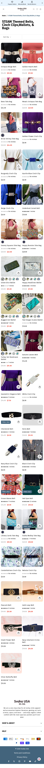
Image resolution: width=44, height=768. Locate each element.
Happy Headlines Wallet (32, 283)
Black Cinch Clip (28, 464)
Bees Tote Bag (6, 102)
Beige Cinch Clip (7, 208)
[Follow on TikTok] (35, 761)
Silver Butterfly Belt (9, 677)
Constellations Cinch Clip (11, 570)
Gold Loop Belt (28, 605)
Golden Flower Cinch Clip (32, 136)
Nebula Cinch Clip (29, 570)
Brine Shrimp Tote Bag (10, 139)
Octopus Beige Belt (8, 67)
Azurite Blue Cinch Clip (31, 173)
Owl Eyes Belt (27, 498)
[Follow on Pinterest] (25, 761)
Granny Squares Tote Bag (11, 245)
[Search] (33, 9)
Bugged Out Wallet (8, 320)
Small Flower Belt (8, 640)
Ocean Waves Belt (8, 498)
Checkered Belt (7, 429)
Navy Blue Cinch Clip (9, 464)
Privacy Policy (22, 757)
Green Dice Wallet (8, 283)
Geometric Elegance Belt (11, 394)
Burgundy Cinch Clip (9, 173)
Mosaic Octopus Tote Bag (32, 102)
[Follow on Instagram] (19, 761)
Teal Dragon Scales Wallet (32, 320)
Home (4, 16)
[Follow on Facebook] (9, 761)
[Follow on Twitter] (14, 761)
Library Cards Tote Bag (10, 536)
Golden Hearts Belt (29, 67)
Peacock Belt (6, 605)
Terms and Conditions (22, 753)
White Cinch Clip (28, 394)
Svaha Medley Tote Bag (31, 536)
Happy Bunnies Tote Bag (31, 245)
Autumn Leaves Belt (30, 355)
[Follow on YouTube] (30, 761)
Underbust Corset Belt (31, 208)
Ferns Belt (26, 429)
